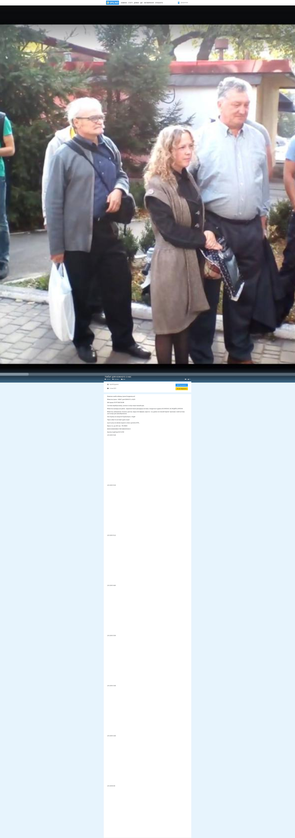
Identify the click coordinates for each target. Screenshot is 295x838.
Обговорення (149, 3)
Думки (136, 3)
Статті (130, 3)
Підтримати (182, 385)
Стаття (108, 379)
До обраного (183, 389)
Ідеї (141, 3)
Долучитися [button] (184, 2)
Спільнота (159, 3)
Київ (124, 379)
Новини (124, 3)
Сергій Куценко (114, 384)
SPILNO (113, 2)
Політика (116, 379)
